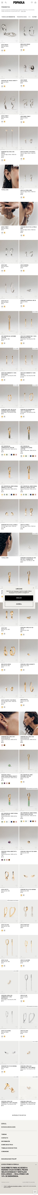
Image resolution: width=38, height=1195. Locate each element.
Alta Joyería (15, 165)
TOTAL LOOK (4, 189)
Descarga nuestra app (8, 1159)
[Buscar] (5, 2)
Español (19, 604)
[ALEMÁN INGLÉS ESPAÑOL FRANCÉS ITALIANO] (19, 1123)
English (19, 597)
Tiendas (4, 1134)
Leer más (23, 11)
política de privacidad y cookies (15, 1186)
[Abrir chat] (35, 1192)
